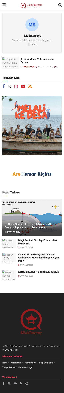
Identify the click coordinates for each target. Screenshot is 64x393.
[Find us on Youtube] (23, 87)
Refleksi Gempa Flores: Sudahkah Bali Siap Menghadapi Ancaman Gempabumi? (29, 226)
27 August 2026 (26, 276)
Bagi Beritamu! (46, 362)
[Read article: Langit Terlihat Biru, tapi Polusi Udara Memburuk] (9, 243)
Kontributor (30, 362)
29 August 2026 (13, 232)
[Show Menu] (4, 5)
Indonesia (14, 350)
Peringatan (16, 362)
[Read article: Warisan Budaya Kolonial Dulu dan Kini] (9, 275)
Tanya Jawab (8, 367)
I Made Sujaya (28, 67)
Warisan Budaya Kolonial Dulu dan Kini (38, 272)
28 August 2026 (26, 248)
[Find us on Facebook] (3, 87)
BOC (7, 350)
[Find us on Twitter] (9, 87)
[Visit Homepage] (32, 5)
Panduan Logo (25, 367)
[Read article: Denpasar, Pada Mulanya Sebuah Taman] (10, 63)
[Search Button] (60, 5)
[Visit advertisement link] (32, 125)
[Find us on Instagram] (16, 87)
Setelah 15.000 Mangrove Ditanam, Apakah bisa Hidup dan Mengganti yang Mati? (39, 257)
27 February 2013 (45, 67)
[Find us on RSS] (30, 87)
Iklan (4, 362)
